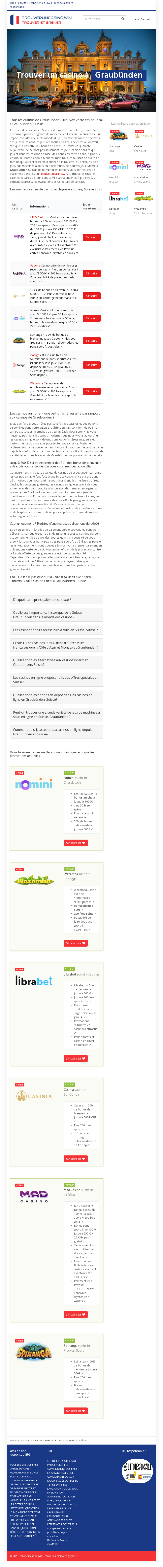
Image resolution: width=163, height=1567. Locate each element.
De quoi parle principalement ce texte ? (42, 599)
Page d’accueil (141, 19)
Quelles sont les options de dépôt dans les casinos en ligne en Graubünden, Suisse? (52, 697)
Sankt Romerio (143, 213)
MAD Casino (38, 217)
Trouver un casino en (22, 1440)
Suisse (65, 1440)
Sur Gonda (71, 1094)
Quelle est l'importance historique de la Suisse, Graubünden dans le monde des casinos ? (47, 614)
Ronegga (70, 879)
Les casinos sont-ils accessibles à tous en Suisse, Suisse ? (55, 630)
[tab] (56, 599)
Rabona (35, 265)
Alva (111, 151)
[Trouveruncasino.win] (41, 20)
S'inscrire (91, 237)
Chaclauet (140, 151)
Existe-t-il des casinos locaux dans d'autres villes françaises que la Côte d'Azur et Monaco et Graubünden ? (56, 645)
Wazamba (36, 383)
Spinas (94, 974)
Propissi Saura (74, 1350)
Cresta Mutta (142, 182)
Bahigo (34, 355)
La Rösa (69, 1195)
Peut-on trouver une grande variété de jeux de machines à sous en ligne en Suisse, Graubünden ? (56, 714)
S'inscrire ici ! (74, 843)
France (41, 1440)
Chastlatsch (72, 783)
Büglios (113, 182)
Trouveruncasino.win (54, 174)
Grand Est (52, 1440)
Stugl (112, 213)
